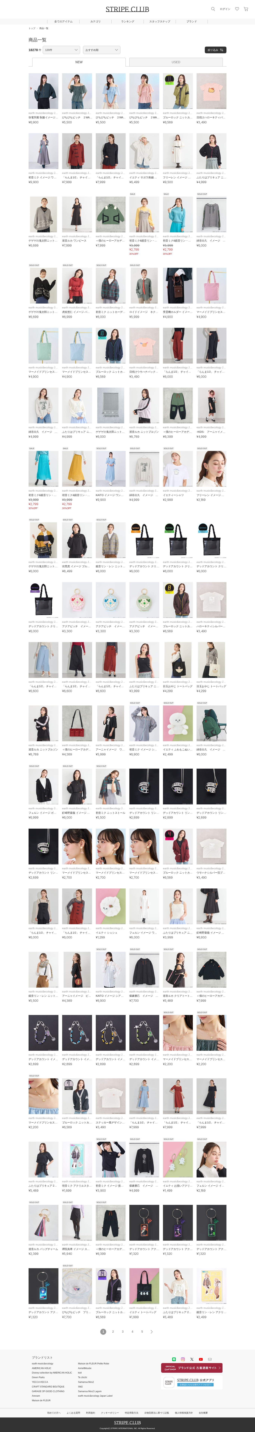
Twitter (192, 1359)
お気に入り (237, 9)
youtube (201, 1359)
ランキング (127, 21)
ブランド (191, 21)
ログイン (225, 8)
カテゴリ (95, 21)
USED (176, 62)
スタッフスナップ (159, 21)
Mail (210, 1359)
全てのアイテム (63, 21)
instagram (183, 1359)
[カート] (246, 9)
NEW (79, 62)
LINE (174, 1359)
